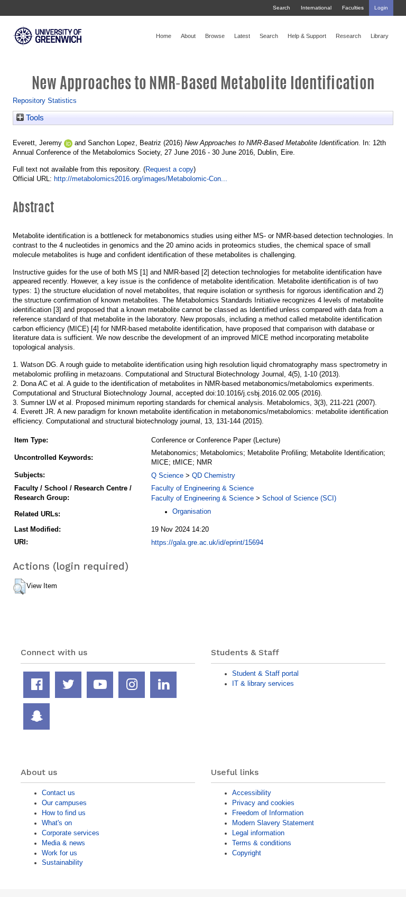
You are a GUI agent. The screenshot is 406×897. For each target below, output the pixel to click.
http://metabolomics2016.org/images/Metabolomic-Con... (140, 179)
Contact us (58, 793)
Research (348, 36)
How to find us (64, 813)
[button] (19, 586)
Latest (242, 36)
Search (281, 8)
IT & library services (263, 683)
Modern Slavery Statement (273, 823)
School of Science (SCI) (299, 498)
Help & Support (307, 36)
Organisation (191, 511)
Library (380, 36)
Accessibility (251, 793)
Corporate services (70, 833)
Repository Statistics (45, 101)
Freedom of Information (267, 813)
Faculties (353, 8)
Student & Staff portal (265, 673)
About (188, 36)
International (316, 8)
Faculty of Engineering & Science (202, 488)
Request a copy (169, 169)
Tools (34, 118)
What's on (57, 823)
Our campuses (64, 803)
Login (381, 8)
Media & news (63, 843)
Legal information (258, 833)
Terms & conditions (261, 843)
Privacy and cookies (263, 803)
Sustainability (62, 862)
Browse (215, 36)
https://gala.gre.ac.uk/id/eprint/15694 (207, 542)
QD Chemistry (213, 475)
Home (163, 36)
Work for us (59, 853)
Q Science (167, 475)
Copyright (246, 853)
